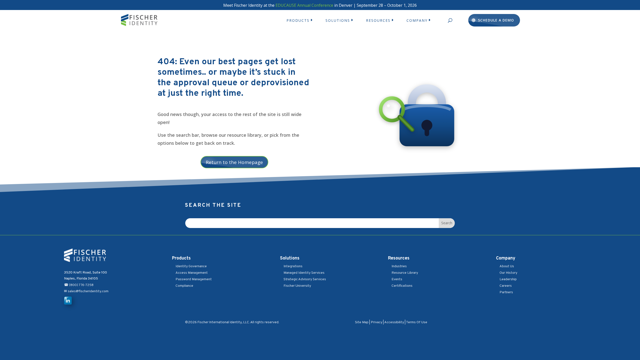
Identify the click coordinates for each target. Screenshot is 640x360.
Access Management (192, 273)
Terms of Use (416, 322)
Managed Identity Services (304, 273)
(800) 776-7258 (81, 285)
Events (397, 279)
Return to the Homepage (234, 162)
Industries (399, 266)
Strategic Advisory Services (305, 279)
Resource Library (405, 273)
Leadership (508, 279)
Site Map (361, 322)
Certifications (402, 286)
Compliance (184, 286)
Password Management (194, 279)
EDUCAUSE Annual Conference (304, 5)
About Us (507, 266)
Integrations (293, 266)
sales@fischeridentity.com (87, 291)
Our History (508, 273)
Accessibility (394, 322)
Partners (506, 292)
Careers (506, 286)
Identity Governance (191, 266)
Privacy (376, 322)
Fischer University (297, 286)
